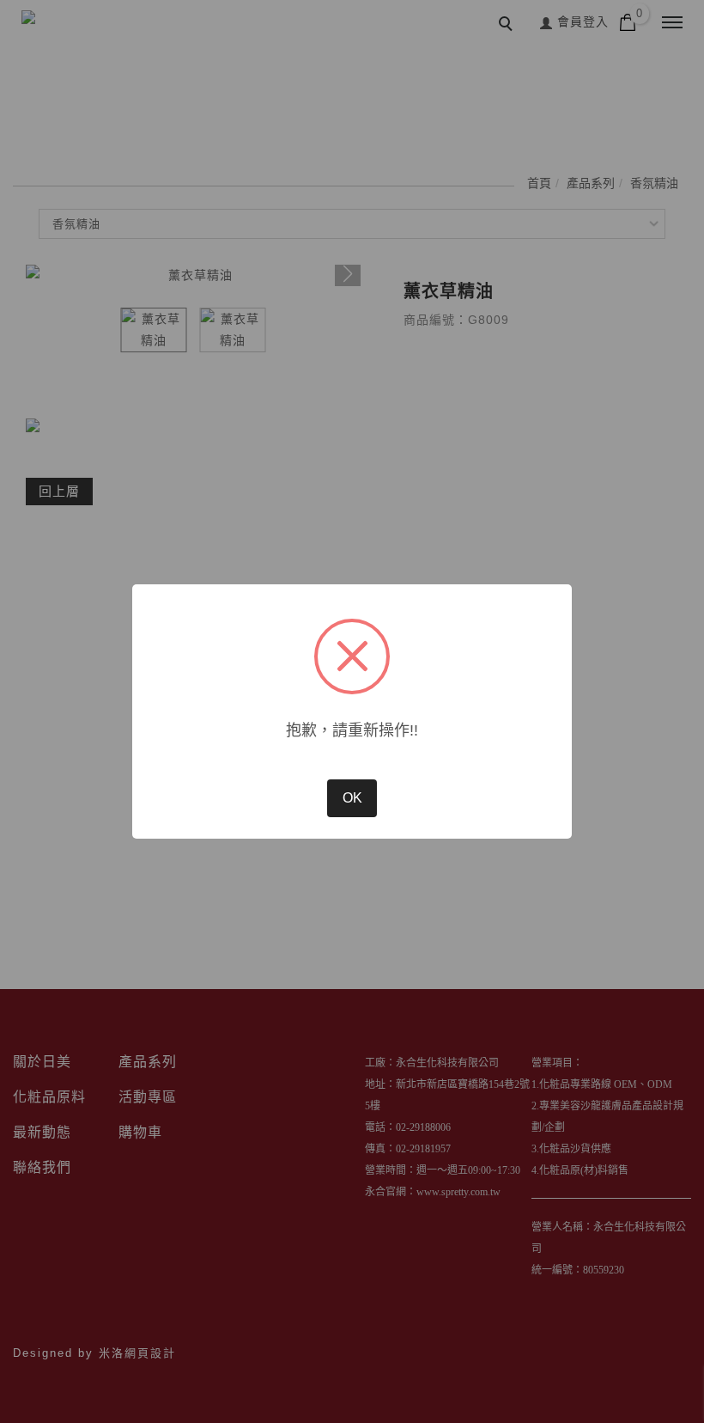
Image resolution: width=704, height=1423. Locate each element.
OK (352, 798)
